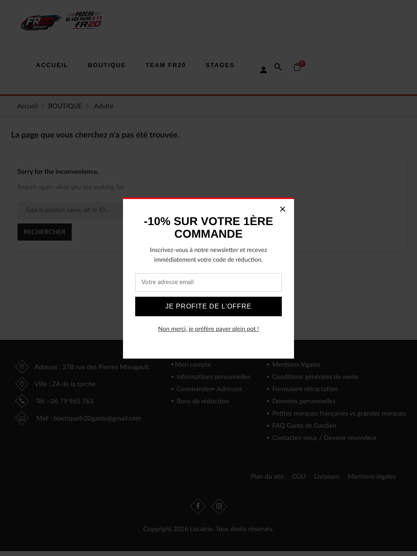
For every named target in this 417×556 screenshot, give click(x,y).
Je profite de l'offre (208, 306)
